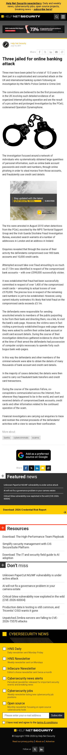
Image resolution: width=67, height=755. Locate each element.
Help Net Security (18, 43)
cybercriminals (21, 437)
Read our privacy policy (23, 741)
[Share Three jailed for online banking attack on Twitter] (45, 52)
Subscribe (56, 715)
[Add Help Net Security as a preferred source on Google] (62, 52)
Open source (16, 703)
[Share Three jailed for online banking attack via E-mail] (56, 52)
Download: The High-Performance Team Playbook (33, 536)
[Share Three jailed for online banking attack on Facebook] (39, 52)
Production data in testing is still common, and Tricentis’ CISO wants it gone (30, 609)
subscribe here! (43, 9)
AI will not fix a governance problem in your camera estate (29, 490)
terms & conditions (47, 722)
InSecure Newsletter (21, 668)
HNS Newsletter (18, 659)
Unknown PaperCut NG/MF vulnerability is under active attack (31, 485)
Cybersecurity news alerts (25, 678)
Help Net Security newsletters (24, 3)
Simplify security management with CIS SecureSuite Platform (26, 545)
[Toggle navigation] (63, 16)
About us (40, 741)
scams (35, 437)
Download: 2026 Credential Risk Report (24, 509)
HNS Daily (14, 649)
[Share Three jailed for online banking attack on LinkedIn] (50, 52)
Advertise (50, 741)
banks (7, 437)
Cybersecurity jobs (20, 691)
